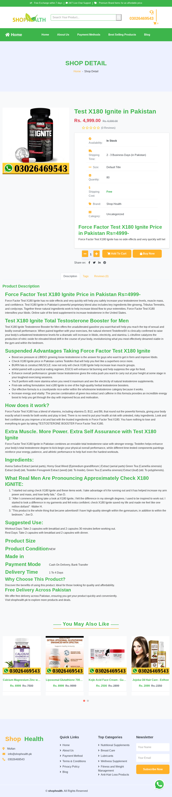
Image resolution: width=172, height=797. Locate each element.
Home (16, 34)
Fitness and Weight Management (111, 768)
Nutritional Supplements (115, 745)
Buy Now (149, 253)
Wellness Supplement (114, 761)
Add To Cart (118, 253)
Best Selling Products (122, 34)
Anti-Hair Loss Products (115, 774)
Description (70, 276)
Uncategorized (115, 214)
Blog (147, 34)
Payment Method (72, 755)
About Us (63, 34)
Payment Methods (88, 34)
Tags (86, 276)
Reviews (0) (101, 276)
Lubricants (107, 755)
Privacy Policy (70, 766)
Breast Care (108, 750)
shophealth (55, 790)
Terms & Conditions (74, 761)
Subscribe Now (153, 769)
